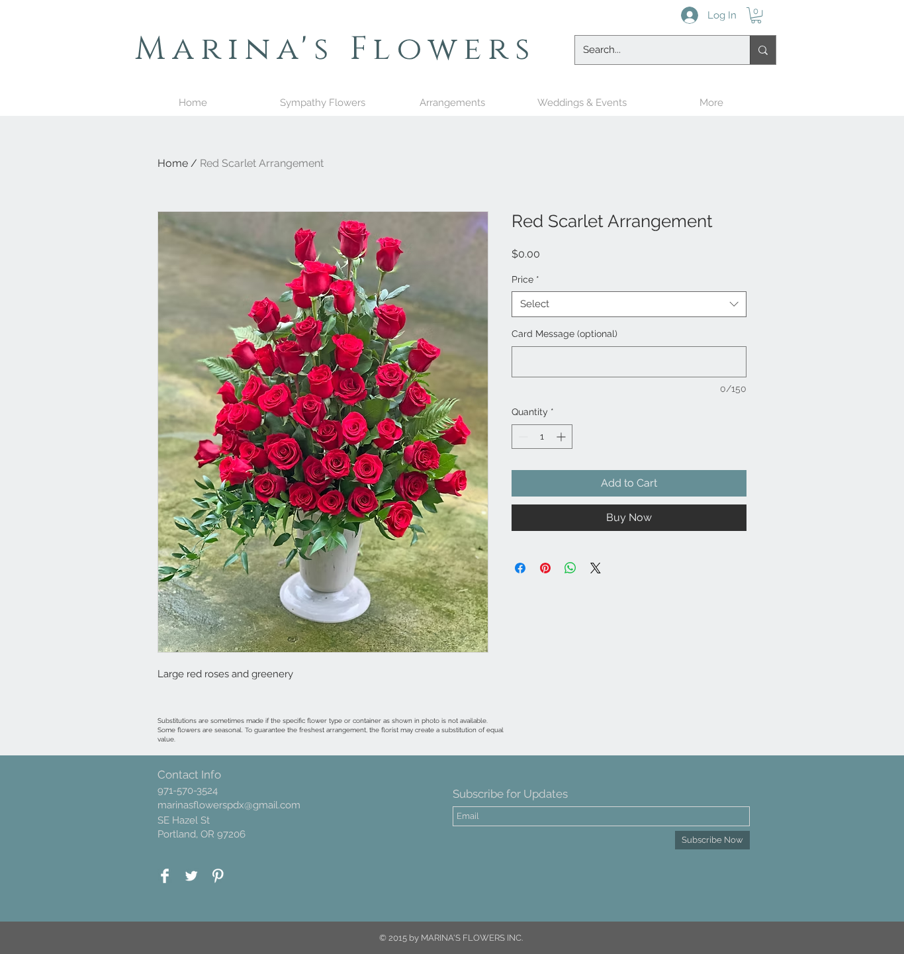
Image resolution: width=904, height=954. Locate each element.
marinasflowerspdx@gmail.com (229, 805)
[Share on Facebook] (520, 568)
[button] (756, 15)
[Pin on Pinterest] (545, 568)
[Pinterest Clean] (217, 876)
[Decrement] (522, 436)
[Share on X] (596, 568)
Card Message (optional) (564, 333)
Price (525, 279)
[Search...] (763, 50)
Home (173, 163)
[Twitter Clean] (191, 876)
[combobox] (629, 304)
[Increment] (562, 436)
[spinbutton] (542, 436)
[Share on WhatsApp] (570, 568)
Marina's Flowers (336, 49)
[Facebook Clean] (165, 876)
